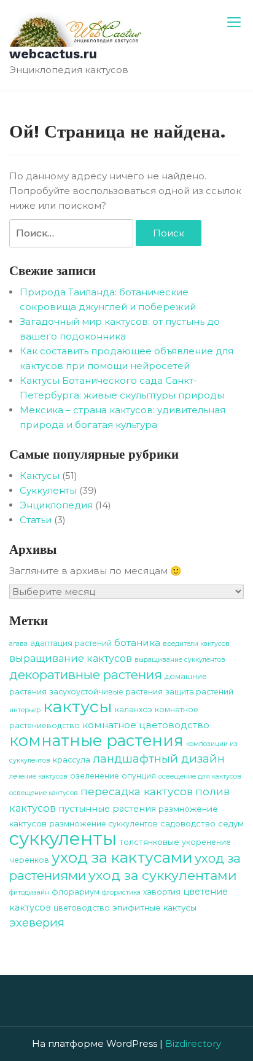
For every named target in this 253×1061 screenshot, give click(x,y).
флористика (121, 892)
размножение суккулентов (103, 823)
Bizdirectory (193, 1043)
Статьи (36, 520)
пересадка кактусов (136, 791)
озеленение (94, 775)
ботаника (137, 642)
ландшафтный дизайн (159, 759)
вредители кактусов (196, 644)
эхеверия (36, 922)
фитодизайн (29, 892)
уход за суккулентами (162, 875)
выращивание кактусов (70, 658)
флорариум (75, 891)
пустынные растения (107, 808)
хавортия (162, 891)
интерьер (25, 710)
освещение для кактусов (199, 776)
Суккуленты (48, 490)
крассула (71, 759)
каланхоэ (133, 709)
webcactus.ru (53, 53)
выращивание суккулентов (179, 660)
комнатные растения (96, 740)
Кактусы (40, 475)
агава (18, 644)
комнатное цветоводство (145, 725)
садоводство (188, 823)
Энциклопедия (56, 505)
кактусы (77, 706)
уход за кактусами (122, 857)
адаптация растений (71, 643)
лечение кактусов (38, 776)
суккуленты (63, 838)
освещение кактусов (43, 793)
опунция (139, 775)
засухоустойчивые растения (106, 691)
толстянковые (149, 842)
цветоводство (81, 907)
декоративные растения (85, 674)
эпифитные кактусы (154, 907)
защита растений (199, 691)
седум (231, 823)
